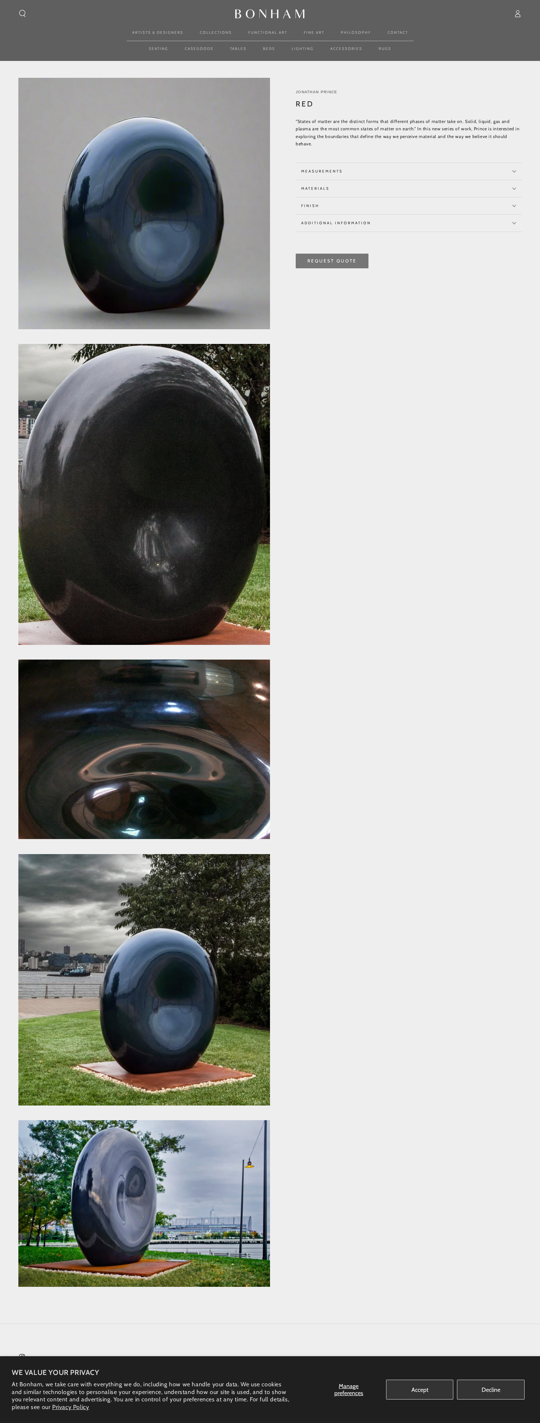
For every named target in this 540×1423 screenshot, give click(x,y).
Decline (491, 1389)
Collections (216, 32)
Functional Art (267, 32)
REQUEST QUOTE (332, 261)
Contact (398, 32)
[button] (22, 14)
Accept (419, 1389)
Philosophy (356, 32)
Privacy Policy (70, 1407)
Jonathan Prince (317, 92)
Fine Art (314, 32)
